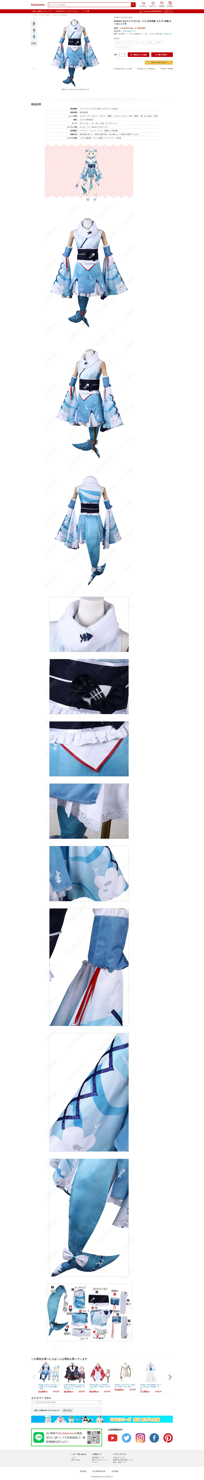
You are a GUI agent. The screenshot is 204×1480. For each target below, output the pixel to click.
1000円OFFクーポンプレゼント (67, 11)
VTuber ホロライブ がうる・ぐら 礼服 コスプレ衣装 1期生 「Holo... (49, 1439)
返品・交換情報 (166, 69)
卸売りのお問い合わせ (159, 62)
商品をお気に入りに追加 (123, 69)
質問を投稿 (67, 1463)
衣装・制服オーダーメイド (42, 11)
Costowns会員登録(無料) (152, 11)
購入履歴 (170, 4)
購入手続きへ (161, 55)
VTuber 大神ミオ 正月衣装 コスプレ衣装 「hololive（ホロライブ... (99, 1439)
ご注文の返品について (129, 31)
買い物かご (143, 4)
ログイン (168, 11)
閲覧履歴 (162, 4)
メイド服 (85, 11)
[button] (34, 18)
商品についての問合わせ (146, 69)
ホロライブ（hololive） (60, 15)
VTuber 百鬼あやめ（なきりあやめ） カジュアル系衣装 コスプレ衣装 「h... (74, 1439)
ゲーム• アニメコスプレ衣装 (40, 15)
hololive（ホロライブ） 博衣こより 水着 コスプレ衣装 (125, 1439)
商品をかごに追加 (138, 55)
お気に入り (153, 4)
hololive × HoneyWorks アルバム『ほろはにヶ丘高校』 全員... (150, 1439)
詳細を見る (168, 34)
